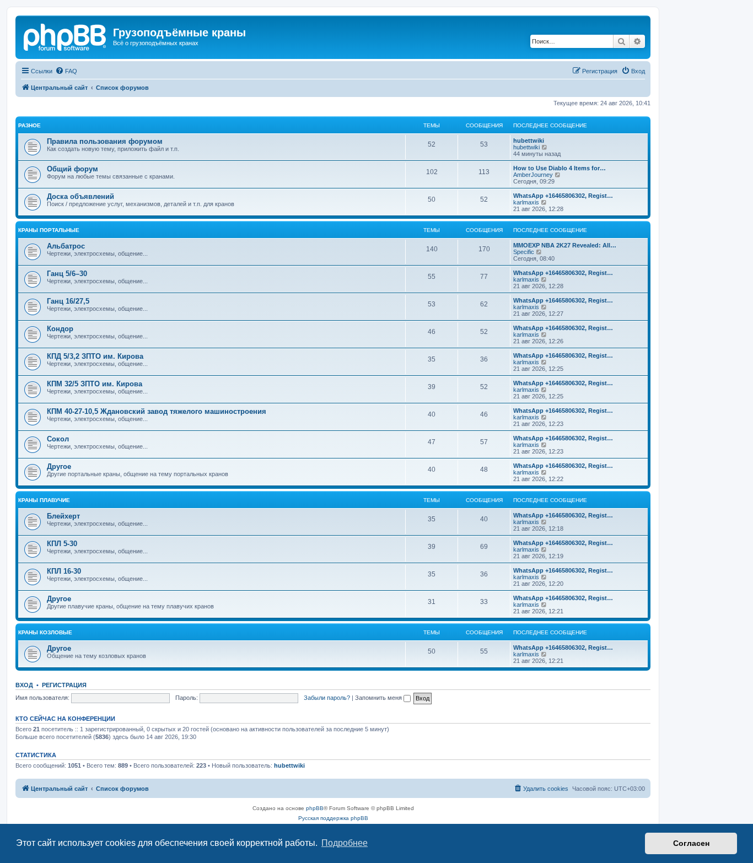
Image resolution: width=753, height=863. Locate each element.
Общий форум (72, 169)
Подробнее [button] (344, 843)
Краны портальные (48, 230)
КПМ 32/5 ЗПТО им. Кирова (94, 384)
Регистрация (64, 685)
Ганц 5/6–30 (67, 273)
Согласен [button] (691, 843)
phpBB (315, 808)
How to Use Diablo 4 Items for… (559, 168)
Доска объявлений (80, 196)
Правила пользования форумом (105, 141)
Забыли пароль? (327, 697)
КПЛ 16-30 (64, 571)
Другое (59, 466)
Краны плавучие (44, 500)
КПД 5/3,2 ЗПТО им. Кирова (95, 356)
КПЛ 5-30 (62, 544)
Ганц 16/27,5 (68, 301)
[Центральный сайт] (65, 35)
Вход (24, 685)
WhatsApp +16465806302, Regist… (563, 195)
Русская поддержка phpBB (333, 818)
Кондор (60, 329)
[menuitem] (66, 71)
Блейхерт (63, 516)
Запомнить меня (379, 697)
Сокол (58, 439)
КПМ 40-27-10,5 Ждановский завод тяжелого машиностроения (156, 411)
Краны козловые (45, 632)
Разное (29, 125)
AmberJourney (533, 174)
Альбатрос (66, 246)
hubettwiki (528, 140)
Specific (523, 252)
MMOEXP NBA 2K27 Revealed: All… (564, 245)
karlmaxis (526, 202)
